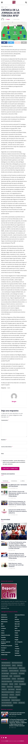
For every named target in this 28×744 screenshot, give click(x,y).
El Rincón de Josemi (19, 681)
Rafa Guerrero (13, 697)
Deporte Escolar (5, 635)
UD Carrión (21, 702)
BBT (2, 624)
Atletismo (4, 615)
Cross (2, 630)
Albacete (20, 665)
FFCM (16, 684)
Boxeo (3, 626)
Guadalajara (17, 686)
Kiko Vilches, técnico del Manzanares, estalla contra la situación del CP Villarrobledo (18, 494)
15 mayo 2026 (6, 538)
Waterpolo (18, 655)
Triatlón (17, 648)
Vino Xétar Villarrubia (7, 705)
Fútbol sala (9, 686)
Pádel (16, 633)
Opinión (18, 692)
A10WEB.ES (21, 741)
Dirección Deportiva (7, 681)
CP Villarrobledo (6, 678)
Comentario (5, 420)
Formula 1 (4, 648)
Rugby (16, 639)
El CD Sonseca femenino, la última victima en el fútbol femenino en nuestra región (17, 503)
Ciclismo (3, 628)
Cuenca (14, 678)
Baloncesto (4, 619)
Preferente (4, 697)
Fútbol (6, 7)
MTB (16, 628)
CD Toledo (21, 673)
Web (2, 453)
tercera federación (6, 702)
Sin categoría (18, 642)
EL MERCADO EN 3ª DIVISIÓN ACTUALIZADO (18, 485)
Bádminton (4, 617)
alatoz (13, 665)
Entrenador (4, 684)
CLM (9, 388)
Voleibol (17, 653)
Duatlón (3, 637)
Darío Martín (21, 678)
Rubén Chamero (16, 700)
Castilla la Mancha (13, 670)
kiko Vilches (11, 689)
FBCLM (11, 684)
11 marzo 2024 (16, 19)
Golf (16, 617)
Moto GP (17, 626)
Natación (17, 630)
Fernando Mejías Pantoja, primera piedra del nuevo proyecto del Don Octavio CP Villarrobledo (17, 556)
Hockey (17, 619)
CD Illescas (23, 670)
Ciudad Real (5, 676)
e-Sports (3, 639)
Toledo (15, 702)
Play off (18, 694)
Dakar (3, 633)
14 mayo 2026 (12, 568)
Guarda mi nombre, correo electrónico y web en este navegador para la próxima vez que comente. (14, 462)
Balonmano (4, 621)
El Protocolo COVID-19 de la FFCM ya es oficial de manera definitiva (18, 511)
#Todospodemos (6, 662)
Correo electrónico (7, 446)
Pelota (16, 635)
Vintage (17, 651)
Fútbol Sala (4, 654)
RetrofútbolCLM (6, 700)
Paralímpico (5, 694)
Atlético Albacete (13, 668)
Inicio (2, 7)
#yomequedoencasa (17, 662)
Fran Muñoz (22, 684)
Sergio (8, 19)
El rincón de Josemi (6, 645)
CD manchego (5, 673)
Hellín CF (4, 689)
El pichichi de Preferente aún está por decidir (13, 535)
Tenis (16, 644)
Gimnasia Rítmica (20, 615)
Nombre (4, 439)
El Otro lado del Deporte (5, 642)
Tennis (17, 646)
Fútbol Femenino (5, 652)
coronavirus (17, 676)
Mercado (17, 624)
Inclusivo (17, 621)
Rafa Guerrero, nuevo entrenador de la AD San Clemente (16, 565)
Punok (16, 637)
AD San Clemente (6, 665)
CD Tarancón (14, 673)
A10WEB (6, 741)
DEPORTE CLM (5, 608)
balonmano (4, 670)
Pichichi (12, 694)
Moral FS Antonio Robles (8, 692)
